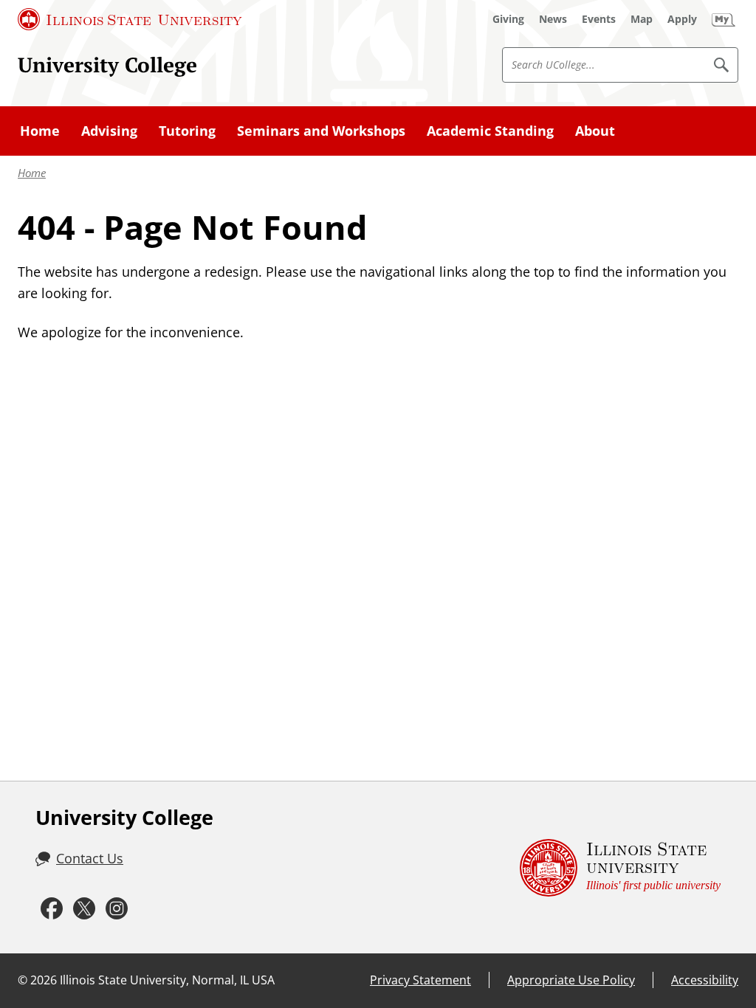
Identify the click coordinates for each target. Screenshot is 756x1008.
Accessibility (704, 980)
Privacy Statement (420, 980)
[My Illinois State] (723, 19)
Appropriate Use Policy (571, 980)
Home (32, 172)
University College (107, 64)
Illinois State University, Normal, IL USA (167, 980)
